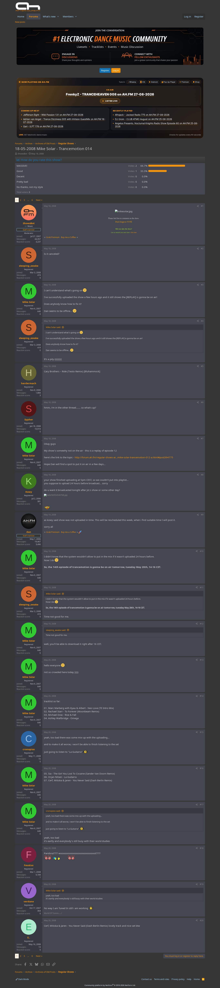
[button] (58, 16)
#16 (201, 768)
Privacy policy (178, 979)
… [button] (28, 200)
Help (189, 979)
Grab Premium (53, 237)
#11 (201, 587)
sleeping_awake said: (56, 630)
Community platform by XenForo (110, 985)
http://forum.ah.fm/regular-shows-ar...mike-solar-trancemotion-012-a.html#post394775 (124, 457)
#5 (202, 366)
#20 (201, 920)
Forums (33, 16)
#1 (202, 206)
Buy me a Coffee (68, 237)
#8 (202, 474)
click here (133, 232)
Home (20, 16)
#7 (202, 438)
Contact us (146, 979)
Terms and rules (161, 979)
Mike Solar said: (53, 327)
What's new (49, 16)
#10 (201, 551)
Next (38, 200)
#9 (202, 514)
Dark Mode (23, 979)
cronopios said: (53, 810)
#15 (201, 732)
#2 (202, 248)
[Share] (198, 206)
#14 (201, 696)
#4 (202, 321)
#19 (201, 884)
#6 (202, 402)
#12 (201, 623)
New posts (20, 21)
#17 (201, 804)
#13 (201, 660)
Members (68, 16)
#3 (202, 284)
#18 (201, 848)
